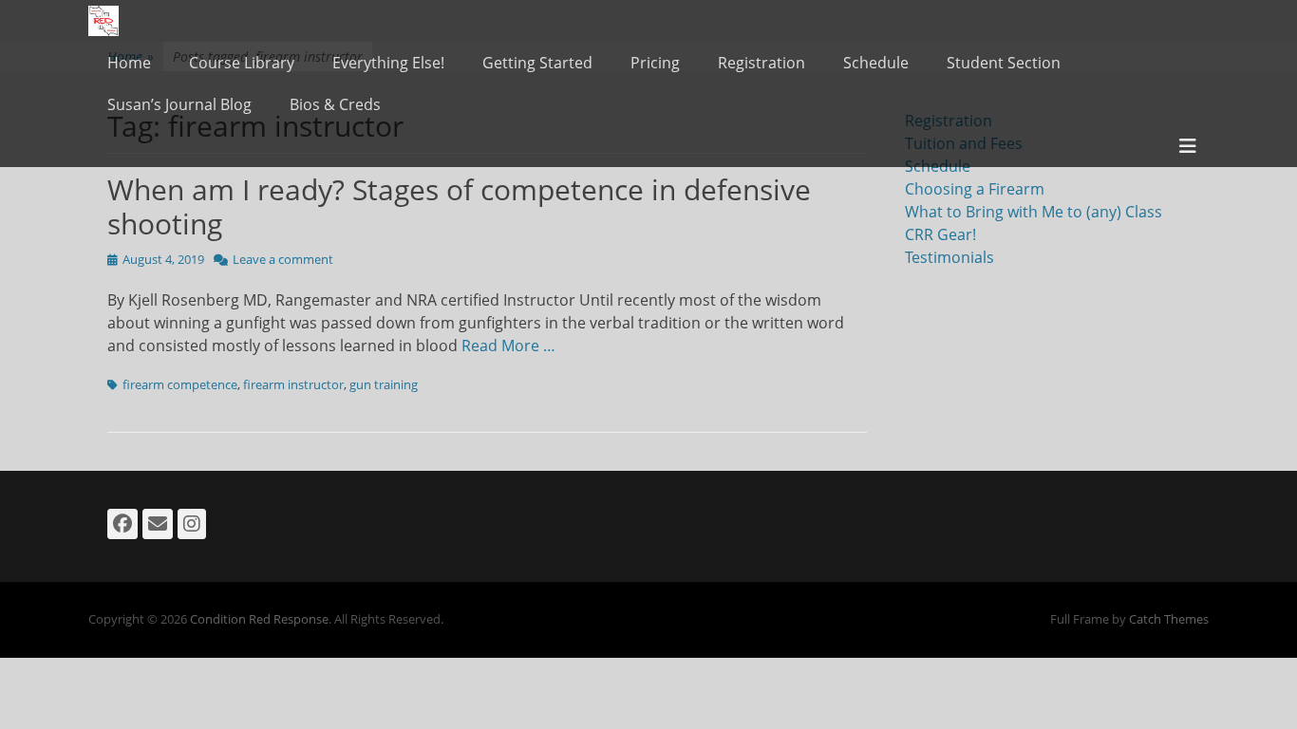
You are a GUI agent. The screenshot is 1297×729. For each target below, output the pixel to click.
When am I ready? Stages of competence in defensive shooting (459, 206)
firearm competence (179, 384)
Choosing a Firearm (974, 188)
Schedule (876, 62)
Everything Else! (388, 62)
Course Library (241, 62)
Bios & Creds (335, 104)
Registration (761, 62)
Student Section (1004, 62)
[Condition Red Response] (103, 21)
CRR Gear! (940, 234)
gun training (383, 384)
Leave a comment (283, 259)
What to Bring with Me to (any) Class (1033, 211)
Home (129, 62)
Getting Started (537, 62)
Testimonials (949, 257)
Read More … (508, 345)
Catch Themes (1169, 618)
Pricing (655, 62)
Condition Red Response (259, 618)
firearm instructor (293, 384)
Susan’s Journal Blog (179, 104)
